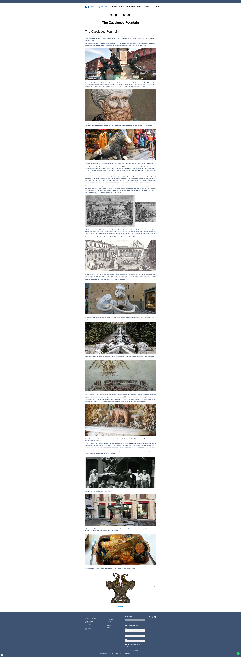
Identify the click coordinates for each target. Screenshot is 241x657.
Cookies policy (139, 653)
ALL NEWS (120, 606)
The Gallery (110, 619)
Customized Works (130, 6)
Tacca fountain (107, 568)
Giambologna (105, 124)
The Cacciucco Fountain (120, 22)
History (109, 621)
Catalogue (121, 6)
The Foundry (146, 6)
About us (114, 6)
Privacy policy (133, 653)
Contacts (139, 6)
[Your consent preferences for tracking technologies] (2, 655)
